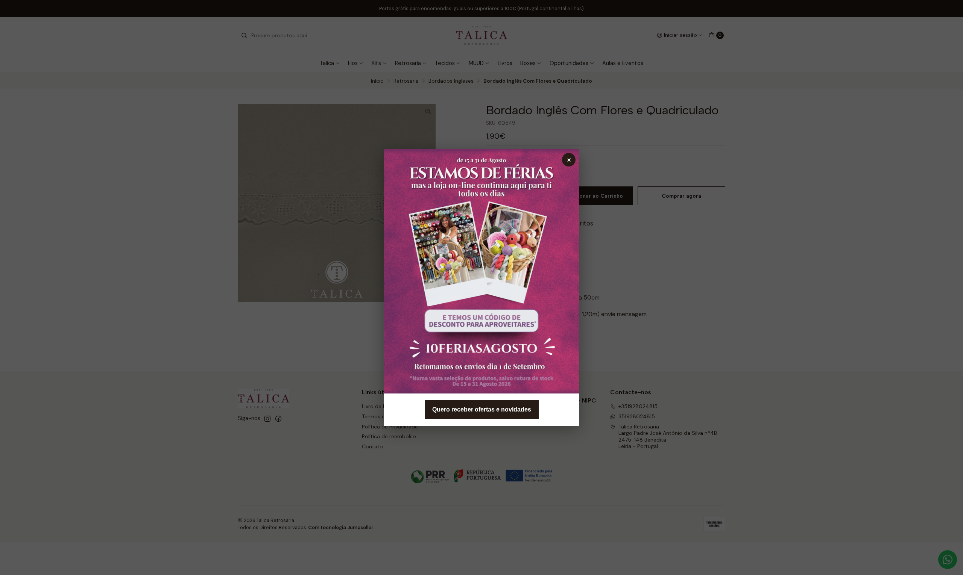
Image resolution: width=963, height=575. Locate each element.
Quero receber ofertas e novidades (481, 409)
